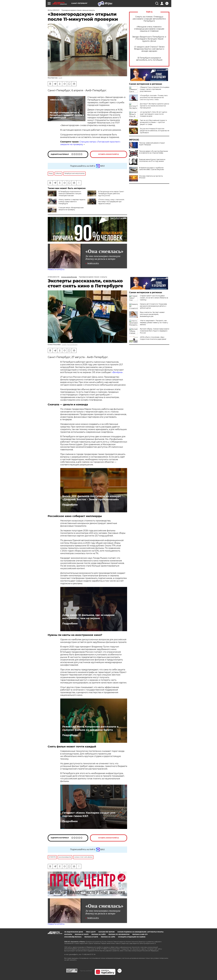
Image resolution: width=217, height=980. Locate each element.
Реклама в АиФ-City (140, 934)
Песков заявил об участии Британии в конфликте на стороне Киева (153, 152)
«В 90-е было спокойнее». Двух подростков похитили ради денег (153, 338)
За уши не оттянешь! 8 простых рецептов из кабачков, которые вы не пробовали (154, 131)
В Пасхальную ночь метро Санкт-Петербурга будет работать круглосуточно (111, 193)
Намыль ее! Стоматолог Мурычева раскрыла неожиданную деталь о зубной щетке (153, 306)
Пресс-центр (91, 932)
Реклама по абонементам (118, 934)
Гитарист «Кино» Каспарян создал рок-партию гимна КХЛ (89, 814)
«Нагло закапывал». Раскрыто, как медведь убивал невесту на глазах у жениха (154, 322)
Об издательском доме (73, 932)
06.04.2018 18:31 (53, 10)
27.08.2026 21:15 (53, 277)
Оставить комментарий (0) (108, 154)
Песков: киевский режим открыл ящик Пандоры (152, 144)
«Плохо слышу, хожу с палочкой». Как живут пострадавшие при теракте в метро (111, 202)
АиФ (60, 78)
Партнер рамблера (86, 970)
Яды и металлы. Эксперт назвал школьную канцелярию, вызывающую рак (152, 314)
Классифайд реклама (73, 937)
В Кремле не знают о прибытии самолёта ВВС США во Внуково (151, 168)
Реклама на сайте (98, 934)
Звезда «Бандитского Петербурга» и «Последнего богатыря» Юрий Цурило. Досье (149, 39)
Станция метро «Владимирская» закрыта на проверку (71, 209)
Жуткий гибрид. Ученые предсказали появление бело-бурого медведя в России (154, 331)
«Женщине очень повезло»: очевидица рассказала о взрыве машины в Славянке (149, 29)
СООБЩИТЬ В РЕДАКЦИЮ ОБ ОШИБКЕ (131, 937)
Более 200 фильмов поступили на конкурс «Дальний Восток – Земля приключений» (91, 498)
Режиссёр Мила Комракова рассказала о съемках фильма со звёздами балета (90, 728)
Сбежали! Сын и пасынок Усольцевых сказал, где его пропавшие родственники (154, 89)
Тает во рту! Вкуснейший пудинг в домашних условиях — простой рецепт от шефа (153, 122)
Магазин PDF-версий (106, 932)
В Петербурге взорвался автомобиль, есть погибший (149, 59)
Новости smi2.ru (56, 269)
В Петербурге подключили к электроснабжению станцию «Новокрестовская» (70, 193)
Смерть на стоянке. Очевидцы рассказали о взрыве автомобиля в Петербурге (149, 19)
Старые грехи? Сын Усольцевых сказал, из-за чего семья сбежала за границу (154, 298)
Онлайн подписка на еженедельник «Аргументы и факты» (140, 932)
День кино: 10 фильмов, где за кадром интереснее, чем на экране (88, 617)
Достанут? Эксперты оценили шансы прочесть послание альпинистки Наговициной (154, 106)
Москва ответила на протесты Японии (151, 177)
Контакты (68, 934)
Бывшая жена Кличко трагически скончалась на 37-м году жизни (152, 160)
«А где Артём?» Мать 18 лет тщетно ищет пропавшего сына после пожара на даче (153, 114)
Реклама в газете (82, 934)
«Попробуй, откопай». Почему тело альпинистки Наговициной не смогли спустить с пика (154, 97)
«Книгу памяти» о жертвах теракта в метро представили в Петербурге (72, 202)
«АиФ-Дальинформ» (70, 344)
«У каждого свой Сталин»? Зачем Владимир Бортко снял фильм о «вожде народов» (149, 49)
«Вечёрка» (117, 372)
